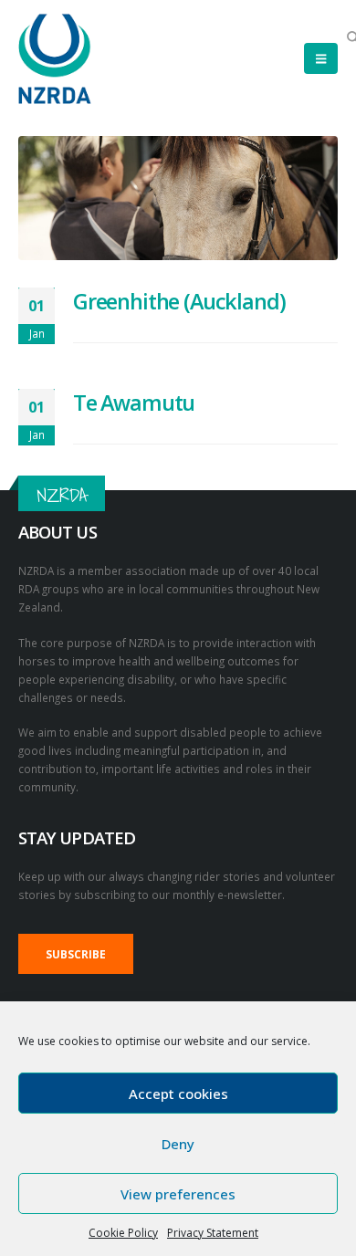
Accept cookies (178, 1093)
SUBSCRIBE (76, 954)
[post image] (178, 198)
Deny (178, 1144)
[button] (321, 58)
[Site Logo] (54, 59)
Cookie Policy (123, 1232)
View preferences (178, 1194)
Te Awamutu (133, 402)
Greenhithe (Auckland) (179, 301)
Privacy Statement (212, 1232)
